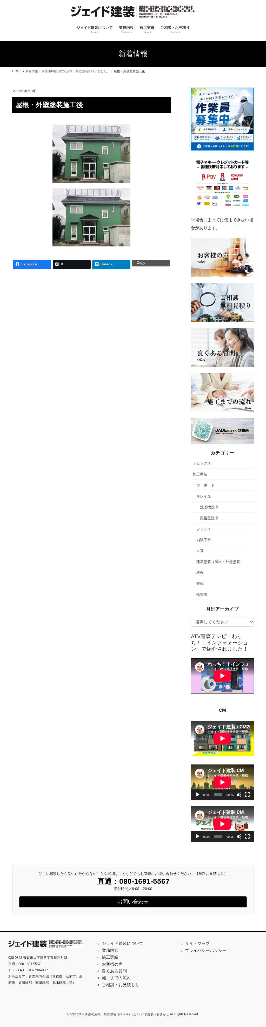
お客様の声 (112, 964)
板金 (200, 573)
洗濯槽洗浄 (209, 507)
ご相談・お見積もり (120, 985)
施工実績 (200, 474)
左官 (200, 551)
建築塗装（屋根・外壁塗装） (220, 562)
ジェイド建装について (122, 943)
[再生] (197, 794)
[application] (222, 782)
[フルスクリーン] (247, 794)
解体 (200, 583)
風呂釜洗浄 (209, 518)
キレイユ (203, 496)
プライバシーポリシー (206, 950)
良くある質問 (114, 971)
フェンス (203, 529)
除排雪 (201, 594)
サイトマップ (197, 943)
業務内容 (110, 950)
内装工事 (203, 540)
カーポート (205, 485)
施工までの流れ (116, 978)
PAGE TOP (254, 991)
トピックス (202, 463)
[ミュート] (239, 794)
